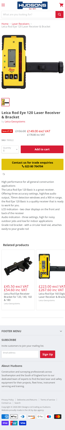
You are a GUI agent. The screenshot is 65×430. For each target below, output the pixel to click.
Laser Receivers (20, 23)
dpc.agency (39, 410)
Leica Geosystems (15, 121)
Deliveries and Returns (27, 399)
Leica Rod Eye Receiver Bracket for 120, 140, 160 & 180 (18, 297)
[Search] (59, 14)
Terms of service (48, 399)
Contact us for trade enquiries (32, 164)
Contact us (6, 403)
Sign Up (47, 354)
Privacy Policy (8, 399)
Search (18, 403)
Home (5, 23)
